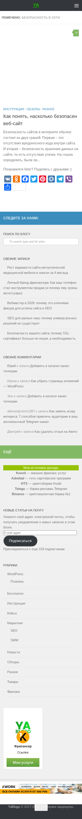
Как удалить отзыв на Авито (56, 431)
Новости (13, 652)
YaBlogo (14, 806)
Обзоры (33, 109)
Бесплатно (15, 593)
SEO (13, 630)
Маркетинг (15, 623)
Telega (20, 489)
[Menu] (76, 5)
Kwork (21, 473)
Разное (48, 109)
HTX (24, 483)
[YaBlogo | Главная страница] (37, 5)
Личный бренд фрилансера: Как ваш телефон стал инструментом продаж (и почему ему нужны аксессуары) (40, 288)
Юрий (11, 366)
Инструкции (13, 109)
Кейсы (12, 613)
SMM (14, 640)
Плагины (17, 581)
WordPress (15, 574)
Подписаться (20, 541)
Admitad (17, 478)
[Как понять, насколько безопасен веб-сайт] (41, 65)
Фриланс (13, 691)
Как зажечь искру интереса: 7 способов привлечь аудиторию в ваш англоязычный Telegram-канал (40, 416)
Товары (12, 682)
